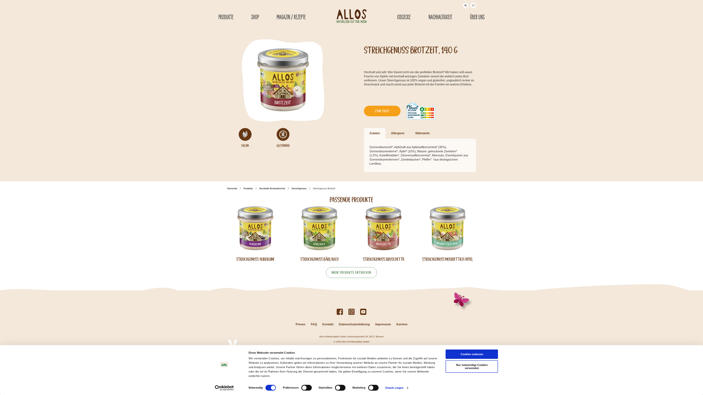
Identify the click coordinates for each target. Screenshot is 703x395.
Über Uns (477, 17)
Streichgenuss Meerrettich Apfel (447, 259)
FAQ (314, 324)
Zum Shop (382, 111)
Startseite (232, 188)
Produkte (225, 17)
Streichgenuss (299, 188)
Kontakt (327, 324)
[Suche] (465, 5)
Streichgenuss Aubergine (255, 259)
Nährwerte (422, 133)
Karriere (402, 324)
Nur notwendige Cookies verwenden (472, 366)
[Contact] (473, 5)
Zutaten (374, 133)
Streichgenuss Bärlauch (319, 259)
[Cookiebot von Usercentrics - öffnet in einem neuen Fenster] (224, 388)
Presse (300, 324)
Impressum (383, 324)
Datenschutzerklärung (354, 324)
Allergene (397, 133)
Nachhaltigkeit (440, 17)
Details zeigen (394, 387)
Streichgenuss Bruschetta (383, 259)
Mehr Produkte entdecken (351, 272)
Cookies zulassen (472, 354)
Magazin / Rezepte (291, 17)
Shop (255, 17)
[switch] (306, 388)
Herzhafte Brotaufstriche (272, 188)
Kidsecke (404, 17)
